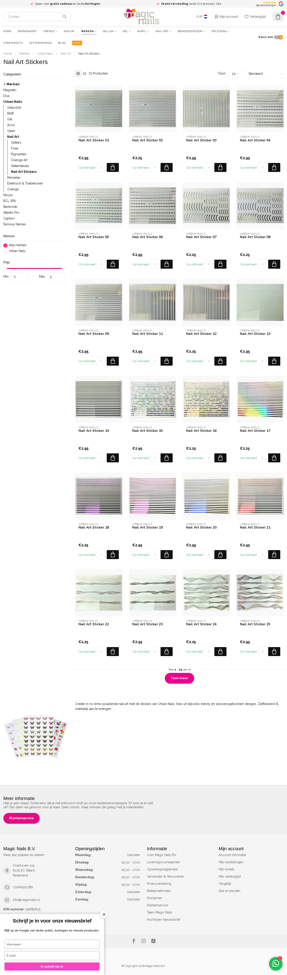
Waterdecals (20, 166)
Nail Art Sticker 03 (201, 140)
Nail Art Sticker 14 (93, 431)
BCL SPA (9, 201)
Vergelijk (225, 883)
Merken (87, 31)
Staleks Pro (11, 213)
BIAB (10, 113)
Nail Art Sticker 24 (201, 624)
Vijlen (11, 131)
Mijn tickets (227, 869)
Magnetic (10, 90)
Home (7, 31)
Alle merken (17, 245)
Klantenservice (21, 818)
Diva (6, 96)
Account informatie (232, 855)
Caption (9, 218)
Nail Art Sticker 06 (147, 237)
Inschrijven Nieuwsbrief (163, 919)
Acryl (141, 31)
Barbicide (10, 207)
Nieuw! (69, 31)
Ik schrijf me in (52, 966)
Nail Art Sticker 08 (255, 237)
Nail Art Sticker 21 (255, 527)
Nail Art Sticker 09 (93, 334)
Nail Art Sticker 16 (201, 431)
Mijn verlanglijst (230, 876)
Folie (14, 148)
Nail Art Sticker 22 (93, 624)
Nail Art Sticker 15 (147, 431)
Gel (125, 31)
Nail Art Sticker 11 (147, 334)
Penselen (13, 178)
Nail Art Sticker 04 (255, 140)
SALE (77, 43)
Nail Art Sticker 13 (255, 334)
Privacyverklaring (159, 883)
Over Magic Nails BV (161, 855)
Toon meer (179, 678)
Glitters (16, 143)
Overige (13, 189)
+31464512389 (23, 887)
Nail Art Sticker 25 (255, 624)
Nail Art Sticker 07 (201, 237)
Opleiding (219, 31)
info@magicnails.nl (26, 900)
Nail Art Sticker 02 (147, 140)
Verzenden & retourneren (165, 876)
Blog (62, 43)
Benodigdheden (190, 31)
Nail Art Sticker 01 (93, 140)
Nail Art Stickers (89, 53)
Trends (49, 31)
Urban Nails (45, 53)
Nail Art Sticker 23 (147, 624)
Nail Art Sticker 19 (147, 527)
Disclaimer (154, 898)
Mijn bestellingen (231, 862)
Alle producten (229, 891)
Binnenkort (27, 31)
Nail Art (162, 31)
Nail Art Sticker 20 (201, 527)
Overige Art (19, 160)
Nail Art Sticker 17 (255, 431)
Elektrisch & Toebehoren (25, 183)
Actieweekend (40, 43)
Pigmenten (18, 154)
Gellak (108, 31)
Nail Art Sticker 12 (201, 334)
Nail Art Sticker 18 (93, 527)
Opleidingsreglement (162, 869)
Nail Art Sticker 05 (93, 237)
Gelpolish (14, 108)
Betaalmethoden (159, 891)
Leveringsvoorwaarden (163, 862)
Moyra (8, 195)
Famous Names (14, 224)
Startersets (13, 43)
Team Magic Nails (159, 912)
